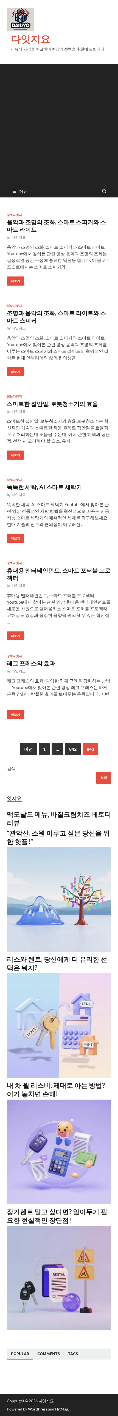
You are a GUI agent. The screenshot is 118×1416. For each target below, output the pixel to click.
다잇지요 (30, 38)
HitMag (61, 1409)
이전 (28, 749)
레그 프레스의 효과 (31, 663)
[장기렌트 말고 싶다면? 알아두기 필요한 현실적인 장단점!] (59, 1328)
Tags (73, 1354)
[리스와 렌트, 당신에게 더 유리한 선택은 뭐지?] (59, 1076)
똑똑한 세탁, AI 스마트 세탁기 (44, 486)
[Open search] (104, 191)
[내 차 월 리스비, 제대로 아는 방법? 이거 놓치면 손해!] (59, 1202)
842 (73, 749)
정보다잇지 (14, 215)
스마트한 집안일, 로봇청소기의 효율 (52, 403)
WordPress (37, 1409)
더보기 (13, 279)
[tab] (20, 1354)
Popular (20, 1354)
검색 (11, 768)
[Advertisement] (59, 123)
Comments (48, 1354)
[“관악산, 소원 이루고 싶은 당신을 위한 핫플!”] (59, 950)
